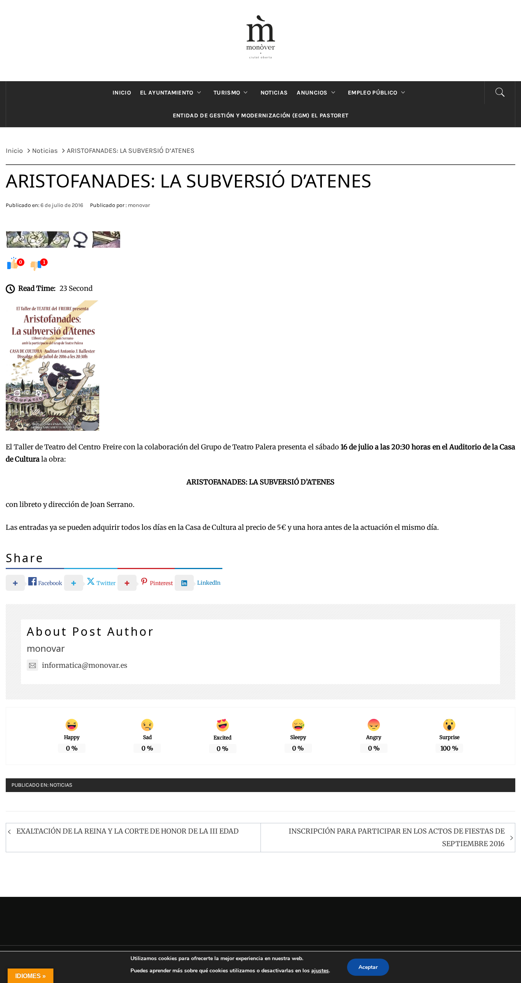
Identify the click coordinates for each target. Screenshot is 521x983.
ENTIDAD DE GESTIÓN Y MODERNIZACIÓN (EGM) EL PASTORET (261, 115)
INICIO (122, 92)
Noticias (61, 785)
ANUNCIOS (312, 92)
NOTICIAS (274, 92)
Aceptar (368, 967)
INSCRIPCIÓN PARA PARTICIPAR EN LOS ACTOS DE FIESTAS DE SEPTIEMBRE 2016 (397, 837)
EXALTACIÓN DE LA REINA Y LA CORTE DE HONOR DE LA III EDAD (127, 831)
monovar (139, 205)
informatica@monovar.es (84, 665)
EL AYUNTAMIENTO (166, 92)
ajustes (320, 970)
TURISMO (227, 92)
